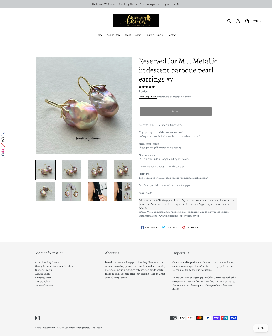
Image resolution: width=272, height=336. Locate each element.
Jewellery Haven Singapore (53, 327)
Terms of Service (44, 285)
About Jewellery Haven (47, 262)
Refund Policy (42, 274)
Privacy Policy (42, 281)
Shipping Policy (43, 277)
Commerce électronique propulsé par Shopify (83, 327)
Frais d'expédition (148, 96)
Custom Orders (43, 270)
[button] (147, 87)
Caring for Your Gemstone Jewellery (54, 266)
